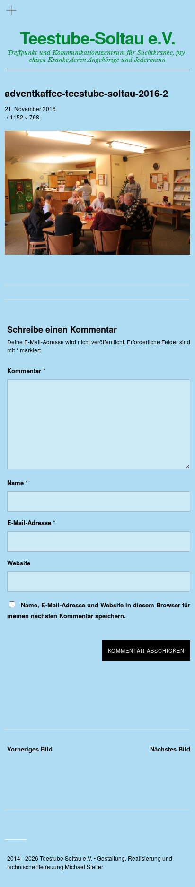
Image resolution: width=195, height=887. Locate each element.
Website (18, 562)
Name (17, 482)
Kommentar (26, 370)
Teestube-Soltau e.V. (97, 37)
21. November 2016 (30, 108)
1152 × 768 (24, 117)
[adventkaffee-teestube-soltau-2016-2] (97, 251)
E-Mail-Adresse (31, 522)
